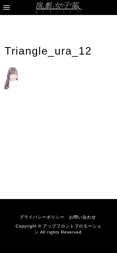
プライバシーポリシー (42, 217)
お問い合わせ (82, 217)
